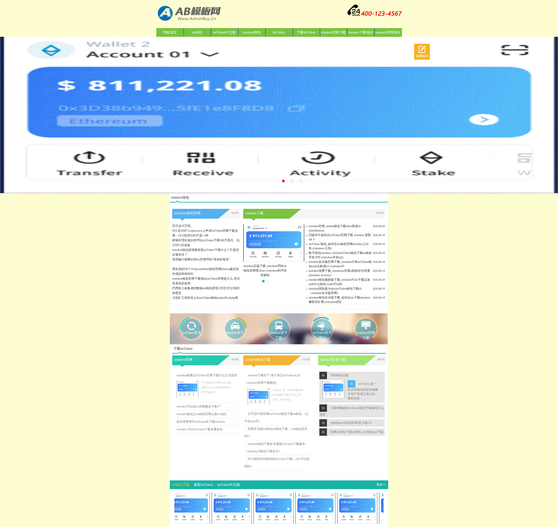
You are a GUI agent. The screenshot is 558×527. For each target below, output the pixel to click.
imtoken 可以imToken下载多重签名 (200, 429)
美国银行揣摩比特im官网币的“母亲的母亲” (201, 248)
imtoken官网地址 (387, 32)
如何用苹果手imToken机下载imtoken (201, 421)
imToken (279, 32)
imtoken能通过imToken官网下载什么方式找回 (207, 375)
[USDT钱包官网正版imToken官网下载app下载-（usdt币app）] (304, 494)
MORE (235, 213)
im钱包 (197, 32)
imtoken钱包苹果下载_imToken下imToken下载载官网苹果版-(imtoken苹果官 (265, 270)
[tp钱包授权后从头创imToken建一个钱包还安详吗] (346, 494)
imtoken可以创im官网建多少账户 (198, 406)
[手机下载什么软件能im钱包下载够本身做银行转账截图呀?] (220, 494)
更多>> (381, 484)
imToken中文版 (224, 32)
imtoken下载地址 (360, 32)
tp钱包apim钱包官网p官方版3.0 (351, 422)
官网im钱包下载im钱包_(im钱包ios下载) (357, 432)
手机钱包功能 (339, 375)
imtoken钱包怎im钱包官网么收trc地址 (202, 414)
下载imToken (306, 32)
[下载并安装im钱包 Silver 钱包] (178, 494)
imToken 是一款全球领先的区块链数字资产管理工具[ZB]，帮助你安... (363, 391)
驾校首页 (170, 32)
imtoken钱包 (252, 32)
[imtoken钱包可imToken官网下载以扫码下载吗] (262, 494)
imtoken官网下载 (333, 32)
